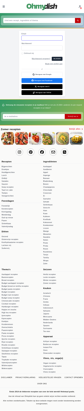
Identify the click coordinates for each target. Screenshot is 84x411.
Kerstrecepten (7, 209)
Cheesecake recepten (11, 301)
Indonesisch (48, 308)
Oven (45, 350)
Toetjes (5, 193)
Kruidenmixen (7, 324)
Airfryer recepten (50, 341)
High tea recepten (9, 312)
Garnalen (47, 199)
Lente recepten (49, 277)
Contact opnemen (74, 377)
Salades (5, 181)
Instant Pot (47, 347)
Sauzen (5, 184)
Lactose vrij (6, 245)
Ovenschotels (7, 327)
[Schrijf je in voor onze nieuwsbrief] (53, 152)
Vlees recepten (49, 372)
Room (45, 249)
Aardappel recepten (10, 274)
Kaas (45, 213)
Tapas (4, 357)
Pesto (45, 243)
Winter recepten (49, 280)
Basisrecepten (7, 277)
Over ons (42, 384)
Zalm (45, 263)
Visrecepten (48, 369)
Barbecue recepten (51, 344)
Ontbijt (4, 178)
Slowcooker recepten (52, 353)
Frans (45, 299)
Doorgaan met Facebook (43, 80)
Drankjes (5, 169)
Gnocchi (46, 208)
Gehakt (46, 202)
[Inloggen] (80, 6)
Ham (45, 210)
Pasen (4, 220)
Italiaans (46, 311)
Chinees (46, 296)
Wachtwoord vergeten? (41, 59)
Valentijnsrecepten (9, 363)
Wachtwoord (27, 43)
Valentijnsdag (7, 226)
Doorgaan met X (43, 86)
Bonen (46, 184)
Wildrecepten (7, 365)
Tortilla (46, 258)
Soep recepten (8, 187)
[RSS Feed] (64, 152)
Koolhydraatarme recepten (12, 242)
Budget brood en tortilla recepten (15, 286)
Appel (45, 172)
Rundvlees (47, 252)
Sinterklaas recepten (10, 348)
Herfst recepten (49, 274)
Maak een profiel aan (53, 64)
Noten (45, 240)
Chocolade (47, 190)
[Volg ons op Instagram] (19, 152)
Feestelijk (6, 206)
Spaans (46, 325)
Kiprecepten (7, 318)
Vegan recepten (49, 363)
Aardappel (47, 166)
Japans (46, 314)
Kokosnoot (47, 222)
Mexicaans (47, 317)
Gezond (5, 236)
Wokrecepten (7, 368)
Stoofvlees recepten (10, 354)
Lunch (4, 175)
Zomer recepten (49, 283)
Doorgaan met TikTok (43, 92)
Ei (44, 196)
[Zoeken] (78, 20)
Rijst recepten (7, 342)
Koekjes (5, 321)
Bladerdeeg (48, 181)
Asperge (46, 175)
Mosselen (47, 234)
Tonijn (45, 255)
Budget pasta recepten (11, 289)
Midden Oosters (49, 320)
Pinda (45, 246)
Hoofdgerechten (8, 172)
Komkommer (48, 225)
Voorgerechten (8, 196)
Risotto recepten (8, 345)
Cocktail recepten (9, 304)
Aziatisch (47, 293)
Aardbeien (47, 169)
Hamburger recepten (10, 307)
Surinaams (47, 328)
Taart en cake (7, 190)
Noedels (46, 237)
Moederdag (6, 215)
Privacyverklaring (25, 377)
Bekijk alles (75, 129)
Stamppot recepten (9, 351)
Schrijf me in (73, 116)
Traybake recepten (9, 360)
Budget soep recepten (11, 298)
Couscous (47, 193)
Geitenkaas (48, 205)
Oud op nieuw (7, 217)
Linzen (46, 228)
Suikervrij (6, 248)
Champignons (49, 187)
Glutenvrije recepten (10, 239)
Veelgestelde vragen (50, 377)
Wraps (45, 260)
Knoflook (47, 219)
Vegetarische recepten (52, 366)
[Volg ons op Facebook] (42, 152)
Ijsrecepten (6, 315)
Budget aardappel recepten (13, 283)
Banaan (46, 178)
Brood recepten (8, 280)
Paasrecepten (7, 330)
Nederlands (48, 322)
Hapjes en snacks (9, 309)
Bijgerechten (7, 166)
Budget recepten (8, 292)
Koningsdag (6, 212)
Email (24, 34)
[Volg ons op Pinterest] (30, 152)
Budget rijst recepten (10, 295)
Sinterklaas (6, 223)
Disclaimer (6, 377)
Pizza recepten (8, 336)
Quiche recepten (8, 339)
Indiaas (46, 305)
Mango (46, 231)
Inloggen (57, 58)
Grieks (46, 302)
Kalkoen (46, 216)
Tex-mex (46, 331)
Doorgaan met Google (43, 74)
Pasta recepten (8, 333)
